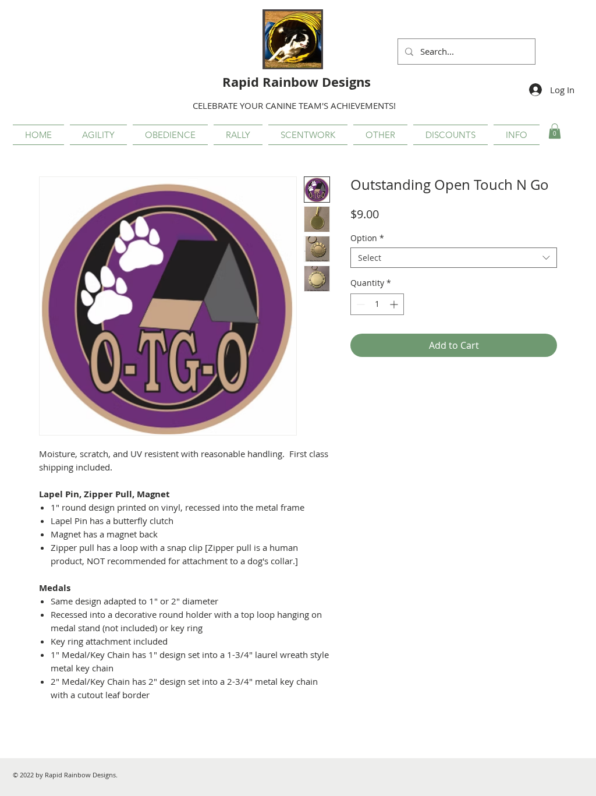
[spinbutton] (377, 304)
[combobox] (453, 257)
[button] (98, 135)
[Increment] (395, 304)
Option (367, 238)
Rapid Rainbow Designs (296, 82)
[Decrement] (359, 304)
